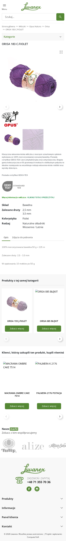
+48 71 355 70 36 (38, 482)
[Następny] (59, 338)
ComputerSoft (33, 537)
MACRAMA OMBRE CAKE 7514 (17, 394)
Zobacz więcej (17, 328)
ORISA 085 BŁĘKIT (49, 321)
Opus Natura (35, 26)
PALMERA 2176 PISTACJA (49, 393)
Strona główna (8, 26)
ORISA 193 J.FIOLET (17, 321)
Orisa (47, 26)
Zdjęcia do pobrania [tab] (22, 237)
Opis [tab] (6, 237)
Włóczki (22, 26)
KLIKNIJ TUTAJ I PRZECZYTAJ (40, 197)
